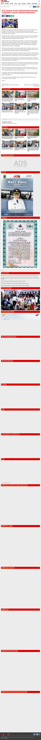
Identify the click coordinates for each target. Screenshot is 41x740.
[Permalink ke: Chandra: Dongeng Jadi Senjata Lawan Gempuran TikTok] (20, 94)
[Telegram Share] (9, 16)
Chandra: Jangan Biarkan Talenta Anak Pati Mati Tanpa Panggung (15, 285)
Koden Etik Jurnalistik (4, 738)
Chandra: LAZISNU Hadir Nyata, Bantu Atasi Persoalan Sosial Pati (20, 111)
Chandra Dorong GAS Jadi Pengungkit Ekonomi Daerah (7, 148)
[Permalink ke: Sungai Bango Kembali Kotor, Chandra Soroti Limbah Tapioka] (33, 94)
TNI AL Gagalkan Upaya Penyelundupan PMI (10, 84)
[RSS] (38, 7)
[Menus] (39, 1)
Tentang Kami (16, 737)
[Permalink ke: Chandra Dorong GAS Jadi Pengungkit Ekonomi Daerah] (8, 106)
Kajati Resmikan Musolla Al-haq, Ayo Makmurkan (31, 84)
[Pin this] (7, 16)
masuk (7, 123)
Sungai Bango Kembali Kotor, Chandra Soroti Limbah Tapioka (33, 99)
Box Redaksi (11, 737)
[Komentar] (13, 16)
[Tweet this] (5, 16)
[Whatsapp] (11, 16)
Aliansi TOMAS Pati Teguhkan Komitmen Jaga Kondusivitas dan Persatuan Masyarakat (7, 99)
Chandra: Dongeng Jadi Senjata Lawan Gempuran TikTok (20, 99)
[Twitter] (36, 7)
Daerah (5, 14)
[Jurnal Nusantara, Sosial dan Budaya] (5, 1)
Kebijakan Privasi (23, 737)
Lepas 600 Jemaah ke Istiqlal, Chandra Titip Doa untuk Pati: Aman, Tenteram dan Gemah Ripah (33, 149)
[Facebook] (34, 7)
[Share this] (3, 16)
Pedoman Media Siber (31, 737)
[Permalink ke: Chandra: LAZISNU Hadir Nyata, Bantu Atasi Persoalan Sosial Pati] (20, 106)
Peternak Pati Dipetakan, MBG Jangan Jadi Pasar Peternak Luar (14, 283)
